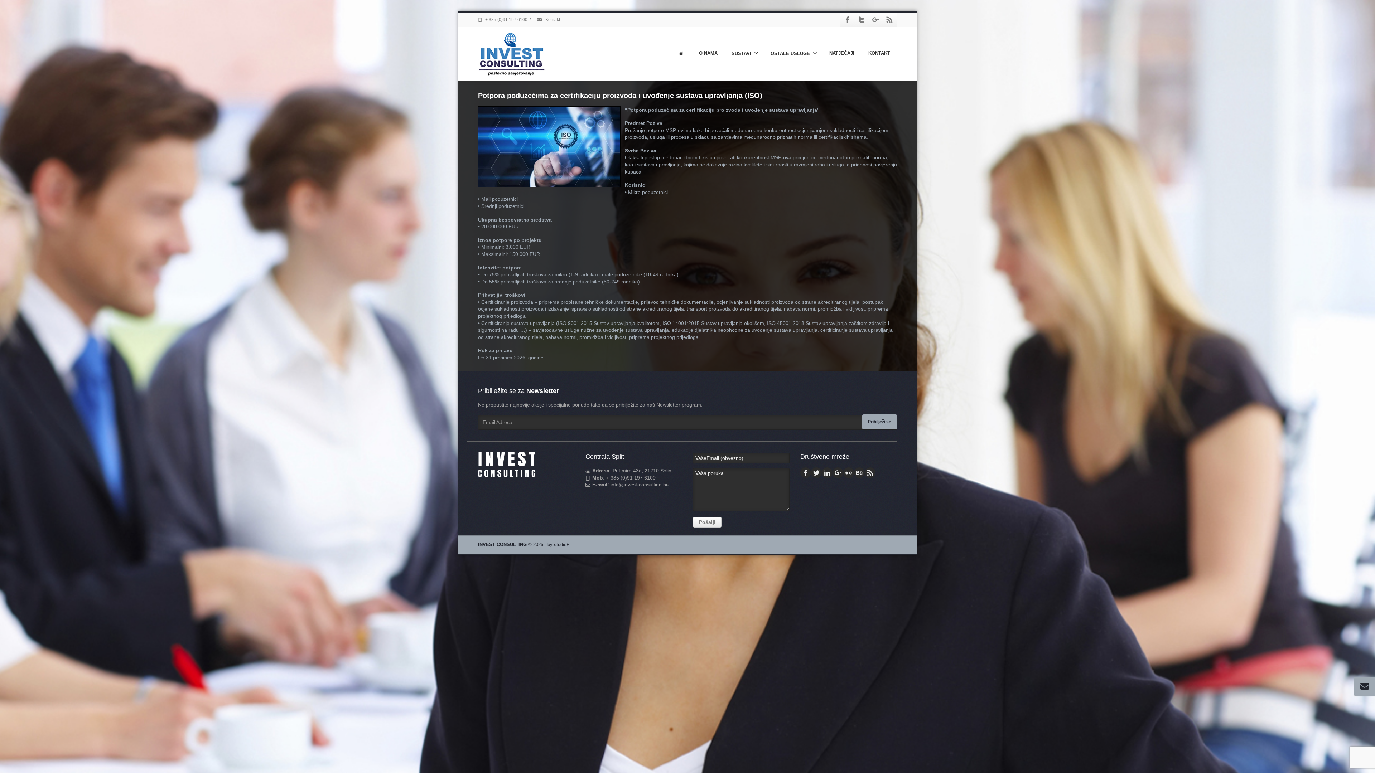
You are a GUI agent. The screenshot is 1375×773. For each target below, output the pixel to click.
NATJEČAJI (841, 53)
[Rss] (889, 20)
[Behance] (859, 472)
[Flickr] (848, 472)
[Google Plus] (875, 20)
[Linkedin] (827, 472)
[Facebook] (847, 20)
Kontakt (552, 19)
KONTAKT (879, 53)
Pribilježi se (879, 421)
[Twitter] (861, 20)
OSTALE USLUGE (790, 53)
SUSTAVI (741, 53)
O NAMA (708, 53)
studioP (562, 544)
